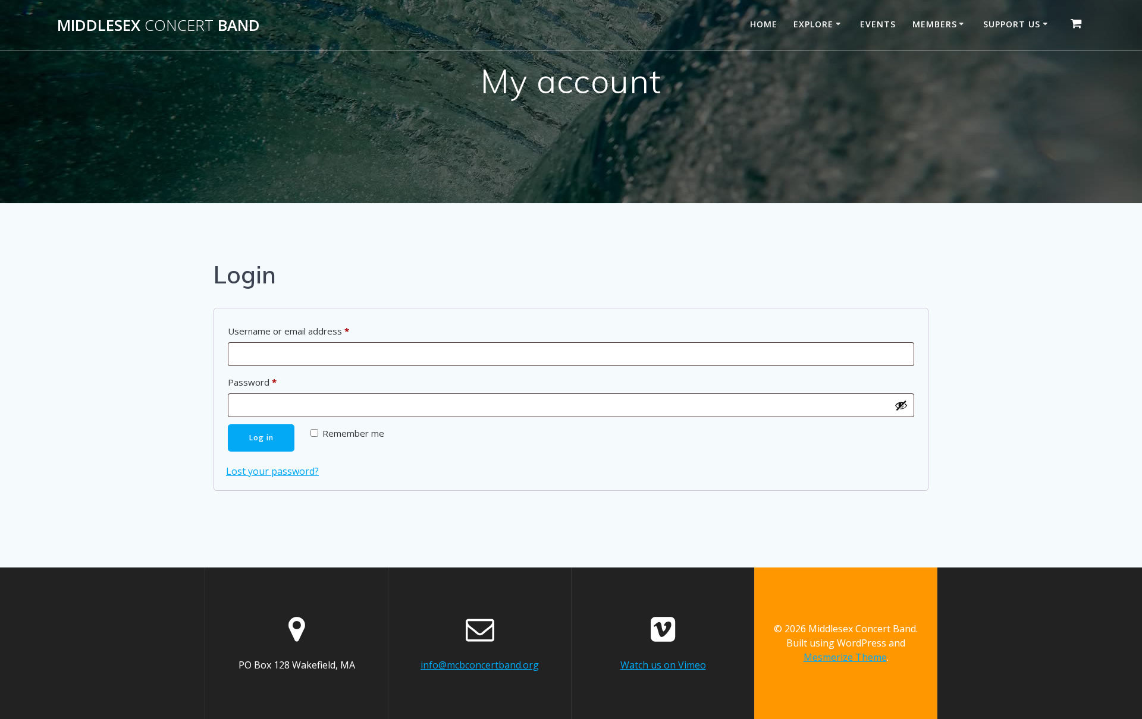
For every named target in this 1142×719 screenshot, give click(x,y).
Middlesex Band (158, 25)
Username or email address (307, 330)
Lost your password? (272, 471)
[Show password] (901, 405)
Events (878, 24)
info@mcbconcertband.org (480, 664)
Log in (261, 438)
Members (934, 24)
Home (763, 24)
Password (270, 382)
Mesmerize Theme (845, 657)
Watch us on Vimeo (663, 664)
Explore (813, 24)
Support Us (1011, 24)
